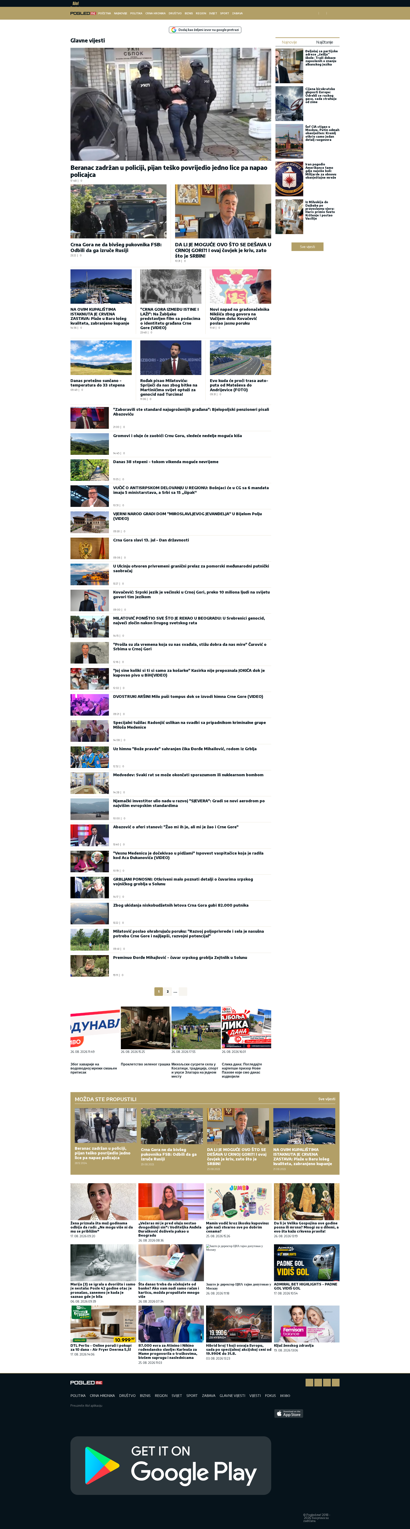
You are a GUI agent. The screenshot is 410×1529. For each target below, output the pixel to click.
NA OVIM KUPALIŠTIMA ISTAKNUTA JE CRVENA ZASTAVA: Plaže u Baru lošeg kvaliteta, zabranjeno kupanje (99, 316)
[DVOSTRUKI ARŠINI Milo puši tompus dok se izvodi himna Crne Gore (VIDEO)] (89, 705)
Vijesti (255, 1395)
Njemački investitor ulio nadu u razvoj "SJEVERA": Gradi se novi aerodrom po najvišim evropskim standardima (189, 803)
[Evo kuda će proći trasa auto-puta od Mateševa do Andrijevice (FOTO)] (240, 357)
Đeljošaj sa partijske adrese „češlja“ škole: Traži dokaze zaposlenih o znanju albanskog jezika (321, 57)
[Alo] (74, 3)
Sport (224, 13)
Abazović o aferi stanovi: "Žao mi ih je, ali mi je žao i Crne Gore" (176, 826)
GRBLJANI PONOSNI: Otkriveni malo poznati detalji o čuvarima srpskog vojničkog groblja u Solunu (183, 881)
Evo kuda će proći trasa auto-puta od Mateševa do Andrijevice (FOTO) (239, 385)
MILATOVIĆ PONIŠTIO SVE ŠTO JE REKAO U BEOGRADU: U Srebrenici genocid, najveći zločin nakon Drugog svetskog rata (189, 620)
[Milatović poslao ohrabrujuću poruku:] (89, 939)
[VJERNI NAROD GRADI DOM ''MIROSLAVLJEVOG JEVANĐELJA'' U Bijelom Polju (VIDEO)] (89, 522)
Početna (104, 13)
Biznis (189, 13)
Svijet (213, 13)
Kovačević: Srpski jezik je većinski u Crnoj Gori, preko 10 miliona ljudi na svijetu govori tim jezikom (191, 594)
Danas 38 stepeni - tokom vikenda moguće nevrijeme (165, 461)
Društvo (175, 13)
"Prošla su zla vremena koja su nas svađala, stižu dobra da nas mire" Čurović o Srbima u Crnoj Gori (189, 646)
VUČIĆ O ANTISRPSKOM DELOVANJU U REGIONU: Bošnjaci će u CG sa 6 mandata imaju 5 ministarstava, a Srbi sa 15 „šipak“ (191, 490)
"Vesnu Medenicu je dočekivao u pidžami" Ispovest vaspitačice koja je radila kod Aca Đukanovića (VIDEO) (188, 855)
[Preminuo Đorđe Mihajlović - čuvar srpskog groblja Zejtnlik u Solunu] (89, 966)
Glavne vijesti (232, 1395)
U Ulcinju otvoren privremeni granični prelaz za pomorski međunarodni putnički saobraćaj (191, 568)
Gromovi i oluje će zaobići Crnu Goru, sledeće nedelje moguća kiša (177, 435)
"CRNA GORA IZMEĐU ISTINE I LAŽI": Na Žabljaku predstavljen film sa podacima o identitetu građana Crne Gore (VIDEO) (170, 318)
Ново (285, 1395)
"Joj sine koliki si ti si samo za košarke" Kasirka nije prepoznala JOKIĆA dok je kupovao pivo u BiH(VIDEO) (189, 672)
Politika (136, 13)
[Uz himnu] (89, 757)
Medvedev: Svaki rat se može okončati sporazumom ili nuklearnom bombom (188, 774)
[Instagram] (318, 1382)
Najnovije (120, 13)
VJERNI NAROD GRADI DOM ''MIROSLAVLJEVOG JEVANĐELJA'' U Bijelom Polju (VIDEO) (187, 516)
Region (201, 13)
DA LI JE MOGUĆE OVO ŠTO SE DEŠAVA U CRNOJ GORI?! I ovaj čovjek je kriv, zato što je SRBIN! (223, 250)
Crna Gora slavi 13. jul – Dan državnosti (151, 539)
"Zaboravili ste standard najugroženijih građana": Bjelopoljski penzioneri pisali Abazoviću (191, 411)
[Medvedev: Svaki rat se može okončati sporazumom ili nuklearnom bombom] (89, 783)
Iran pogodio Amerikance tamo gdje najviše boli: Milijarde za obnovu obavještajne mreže (320, 170)
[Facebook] (309, 1382)
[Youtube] (336, 1382)
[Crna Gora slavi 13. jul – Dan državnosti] (89, 548)
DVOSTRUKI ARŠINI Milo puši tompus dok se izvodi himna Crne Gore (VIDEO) (188, 696)
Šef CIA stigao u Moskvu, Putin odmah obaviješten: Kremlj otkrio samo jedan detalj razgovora (322, 133)
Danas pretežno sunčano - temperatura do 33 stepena (97, 383)
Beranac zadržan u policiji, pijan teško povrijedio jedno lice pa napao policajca (168, 171)
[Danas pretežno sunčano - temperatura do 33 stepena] (101, 357)
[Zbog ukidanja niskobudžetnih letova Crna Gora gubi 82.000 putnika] (89, 913)
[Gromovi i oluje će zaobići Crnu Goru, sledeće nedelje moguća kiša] (89, 444)
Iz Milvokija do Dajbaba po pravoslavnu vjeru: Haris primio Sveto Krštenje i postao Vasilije (320, 210)
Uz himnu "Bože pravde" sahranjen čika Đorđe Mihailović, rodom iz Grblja (185, 748)
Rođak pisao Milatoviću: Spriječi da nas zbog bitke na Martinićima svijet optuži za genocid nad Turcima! (168, 387)
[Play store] (170, 1465)
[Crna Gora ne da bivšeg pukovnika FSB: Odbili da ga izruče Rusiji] (118, 211)
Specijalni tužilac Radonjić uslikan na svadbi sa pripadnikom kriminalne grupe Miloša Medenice (189, 724)
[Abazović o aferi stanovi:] (89, 835)
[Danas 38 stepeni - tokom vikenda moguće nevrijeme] (89, 470)
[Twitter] (327, 1382)
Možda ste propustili (105, 1099)
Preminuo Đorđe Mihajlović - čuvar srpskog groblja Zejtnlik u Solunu (180, 957)
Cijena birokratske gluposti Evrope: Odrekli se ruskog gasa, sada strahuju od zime (321, 95)
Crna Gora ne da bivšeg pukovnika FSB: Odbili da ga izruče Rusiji (116, 247)
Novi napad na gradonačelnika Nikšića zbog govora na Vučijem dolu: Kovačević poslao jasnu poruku (239, 316)
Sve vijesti (307, 247)
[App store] (288, 1465)
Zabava (237, 13)
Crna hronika (155, 13)
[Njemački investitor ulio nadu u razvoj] (89, 809)
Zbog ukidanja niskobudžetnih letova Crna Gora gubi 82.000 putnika (181, 905)
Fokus (270, 1395)
